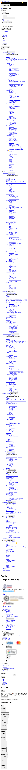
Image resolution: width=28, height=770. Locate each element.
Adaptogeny (11, 109)
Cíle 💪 (7, 150)
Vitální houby (12, 418)
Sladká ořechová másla (14, 199)
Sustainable (14, 59)
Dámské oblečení (12, 122)
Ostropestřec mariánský (14, 436)
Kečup (10, 275)
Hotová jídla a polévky (13, 254)
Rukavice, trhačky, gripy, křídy (15, 148)
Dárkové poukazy (10, 619)
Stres (10, 155)
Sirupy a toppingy (12, 224)
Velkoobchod (9, 624)
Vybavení (8, 141)
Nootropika (11, 112)
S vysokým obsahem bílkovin (20, 60)
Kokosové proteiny (13, 332)
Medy (10, 227)
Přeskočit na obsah (5, 1)
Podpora (8, 611)
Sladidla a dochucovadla (14, 70)
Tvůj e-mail (5, 632)
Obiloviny (11, 267)
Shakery (10, 525)
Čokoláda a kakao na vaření (15, 243)
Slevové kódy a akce (10, 620)
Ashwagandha (12, 428)
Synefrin (10, 390)
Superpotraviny (12, 107)
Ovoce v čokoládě (13, 221)
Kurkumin (11, 438)
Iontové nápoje (12, 350)
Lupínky (10, 192)
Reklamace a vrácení (10, 622)
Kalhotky (11, 463)
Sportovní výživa (9, 90)
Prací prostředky (12, 138)
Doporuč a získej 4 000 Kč (12, 616)
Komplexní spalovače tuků (14, 391)
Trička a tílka (11, 460)
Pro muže (11, 116)
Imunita (10, 152)
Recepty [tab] (5, 683)
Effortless (19, 62)
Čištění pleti (11, 484)
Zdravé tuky (11, 111)
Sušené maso (11, 216)
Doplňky (11, 124)
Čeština (5, 44)
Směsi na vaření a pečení (14, 237)
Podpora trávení (12, 117)
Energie (10, 167)
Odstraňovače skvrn (13, 509)
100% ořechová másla (13, 196)
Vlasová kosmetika (13, 133)
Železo (10, 413)
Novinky (8, 57)
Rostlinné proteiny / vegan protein (16, 84)
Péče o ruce (11, 490)
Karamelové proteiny (13, 327)
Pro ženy (11, 114)
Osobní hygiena (12, 132)
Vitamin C (11, 409)
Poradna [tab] (5, 684)
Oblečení (8, 119)
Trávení (10, 160)
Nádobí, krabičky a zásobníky (15, 146)
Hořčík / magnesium (13, 406)
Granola (10, 189)
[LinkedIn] (6, 661)
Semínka (10, 205)
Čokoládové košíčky (13, 215)
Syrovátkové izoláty (13, 306)
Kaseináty (11, 316)
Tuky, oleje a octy (12, 73)
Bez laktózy (11, 60)
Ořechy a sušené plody (13, 68)
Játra (10, 165)
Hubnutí (10, 159)
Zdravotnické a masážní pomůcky (16, 149)
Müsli (10, 190)
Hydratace (11, 170)
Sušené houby (12, 206)
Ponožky (11, 461)
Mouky (10, 238)
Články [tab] (4, 682)
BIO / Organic (9, 59)
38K (9, 658)
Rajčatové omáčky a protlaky (15, 280)
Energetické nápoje (13, 351)
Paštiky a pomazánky (13, 258)
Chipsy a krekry (12, 212)
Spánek (10, 161)
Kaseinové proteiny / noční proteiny (16, 85)
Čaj (9, 286)
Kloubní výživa (12, 108)
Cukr (10, 226)
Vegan (23, 59)
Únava (10, 166)
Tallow (22, 62)
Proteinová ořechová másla (14, 197)
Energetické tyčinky (13, 378)
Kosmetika (8, 125)
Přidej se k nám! (6, 570)
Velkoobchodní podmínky (8, 668)
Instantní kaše (12, 191)
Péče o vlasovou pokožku (14, 499)
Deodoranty (11, 488)
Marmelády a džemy (13, 232)
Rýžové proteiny (12, 311)
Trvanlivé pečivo (12, 270)
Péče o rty (11, 483)
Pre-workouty (12, 358)
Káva (10, 285)
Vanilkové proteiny (13, 326)
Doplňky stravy (9, 103)
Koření (10, 231)
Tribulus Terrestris (12, 361)
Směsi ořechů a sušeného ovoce (15, 207)
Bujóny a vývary (12, 233)
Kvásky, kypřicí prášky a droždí (15, 239)
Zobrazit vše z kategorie (11, 53)
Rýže (10, 265)
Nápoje (10, 77)
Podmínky (5, 667)
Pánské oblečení (12, 123)
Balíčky (5, 568)
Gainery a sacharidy (13, 101)
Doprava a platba (9, 621)
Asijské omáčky (12, 277)
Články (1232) (6, 610)
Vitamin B (11, 408)
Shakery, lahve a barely (14, 144)
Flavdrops (11, 229)
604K (9, 656)
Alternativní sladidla (13, 228)
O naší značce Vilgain (10, 625)
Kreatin (10, 95)
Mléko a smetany (12, 242)
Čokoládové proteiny (13, 328)
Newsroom (8, 629)
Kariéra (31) (8, 612)
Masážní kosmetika (13, 128)
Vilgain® (5, 52)
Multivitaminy (12, 407)
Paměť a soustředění (13, 162)
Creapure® (11, 355)
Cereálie (10, 65)
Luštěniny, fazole (12, 266)
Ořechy (10, 202)
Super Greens (12, 417)
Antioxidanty (11, 113)
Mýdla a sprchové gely (13, 489)
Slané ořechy (11, 218)
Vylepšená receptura (10, 58)
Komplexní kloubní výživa (14, 423)
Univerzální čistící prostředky (15, 512)
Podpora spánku (12, 118)
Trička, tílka (11, 465)
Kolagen (10, 89)
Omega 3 (11, 431)
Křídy (10, 536)
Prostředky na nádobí (13, 140)
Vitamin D (11, 410)
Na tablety (11, 531)
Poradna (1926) (9, 614)
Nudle (10, 269)
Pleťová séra (11, 481)
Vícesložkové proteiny (13, 86)
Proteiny (8, 79)
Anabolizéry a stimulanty (14, 96)
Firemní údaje (6, 665)
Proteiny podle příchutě (11, 322)
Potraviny (8, 63)
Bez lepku (22, 181)
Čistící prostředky (12, 139)
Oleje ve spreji (12, 248)
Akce (7, 55)
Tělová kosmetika (12, 130)
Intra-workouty (12, 359)
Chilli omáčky (12, 278)
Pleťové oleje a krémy (13, 482)
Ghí (9, 249)
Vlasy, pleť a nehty (13, 154)
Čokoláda (11, 219)
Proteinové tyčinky (13, 377)
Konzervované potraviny (14, 74)
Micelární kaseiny (12, 315)
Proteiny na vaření (13, 87)
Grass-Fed (20, 59)
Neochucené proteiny (13, 324)
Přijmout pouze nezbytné (6, 699)
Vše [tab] (4, 679)
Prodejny (8, 615)
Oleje (10, 246)
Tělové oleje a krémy (13, 492)
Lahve (10, 526)
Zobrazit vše (11, 64)
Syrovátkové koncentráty (14, 305)
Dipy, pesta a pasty (13, 281)
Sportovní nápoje (12, 93)
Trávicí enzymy (12, 446)
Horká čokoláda (12, 287)
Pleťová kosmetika (13, 129)
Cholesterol (11, 164)
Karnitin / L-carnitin (13, 389)
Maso (10, 255)
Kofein (10, 362)
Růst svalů (11, 157)
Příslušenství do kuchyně (14, 145)
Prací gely (11, 508)
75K (8, 659)
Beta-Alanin (11, 366)
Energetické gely (12, 384)
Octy (10, 250)
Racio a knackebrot (13, 271)
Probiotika (11, 444)
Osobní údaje (6, 670)
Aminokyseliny (12, 97)
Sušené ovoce (12, 203)
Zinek (10, 412)
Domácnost (8, 135)
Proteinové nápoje (12, 82)
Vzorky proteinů (9, 321)
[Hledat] (2, 10)
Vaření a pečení (12, 71)
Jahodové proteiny (13, 329)
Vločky (10, 188)
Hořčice (10, 276)
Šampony (11, 496)
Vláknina (11, 445)
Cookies (5, 669)
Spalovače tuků (12, 102)
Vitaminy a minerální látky (14, 106)
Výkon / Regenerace (13, 168)
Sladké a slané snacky (13, 69)
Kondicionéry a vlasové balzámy (16, 498)
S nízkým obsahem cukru (11, 62)
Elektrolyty (11, 92)
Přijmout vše (14, 699)
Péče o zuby (11, 134)
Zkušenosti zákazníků (10, 627)
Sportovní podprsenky (13, 459)
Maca (10, 426)
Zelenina (10, 260)
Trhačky (10, 535)
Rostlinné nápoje (12, 289)
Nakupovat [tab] (5, 680)
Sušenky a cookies (13, 213)
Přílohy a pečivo (12, 75)
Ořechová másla (12, 66)
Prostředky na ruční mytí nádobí (15, 514)
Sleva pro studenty (10, 617)
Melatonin (11, 450)
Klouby (10, 156)
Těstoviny (11, 264)
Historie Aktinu (9, 626)
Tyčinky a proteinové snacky (15, 100)
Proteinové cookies (13, 379)
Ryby (10, 256)
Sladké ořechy (12, 217)
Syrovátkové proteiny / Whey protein (17, 81)
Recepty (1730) (6, 609)
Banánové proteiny (13, 331)
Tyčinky (10, 211)
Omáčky (10, 76)
